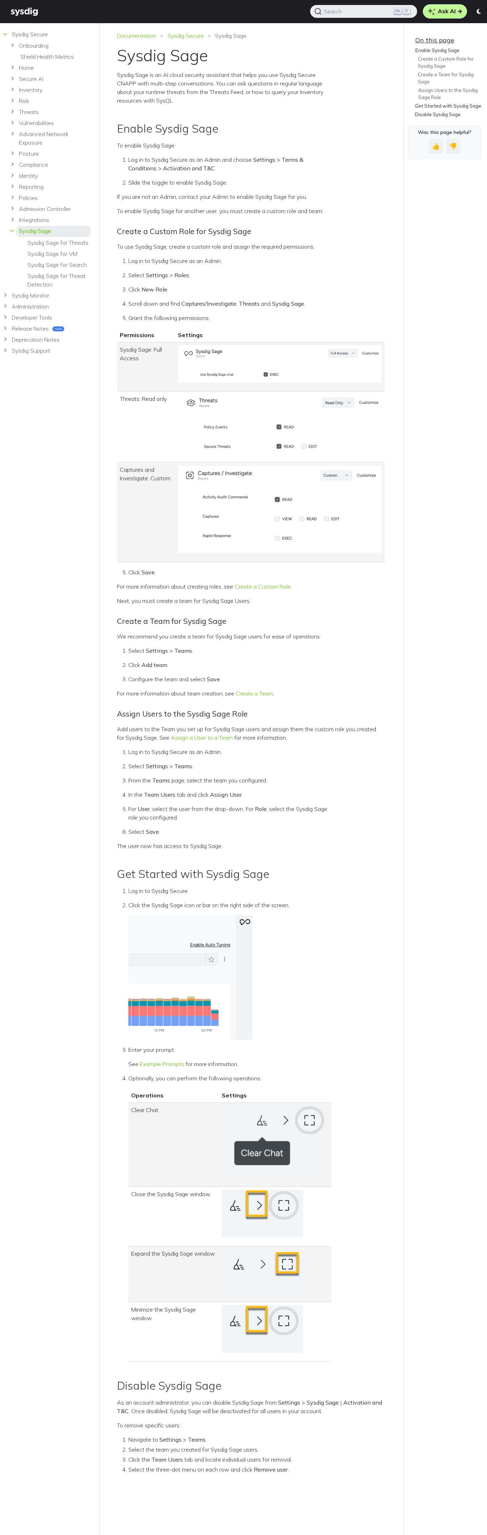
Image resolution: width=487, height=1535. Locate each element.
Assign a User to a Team (202, 737)
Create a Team (254, 693)
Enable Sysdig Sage (437, 50)
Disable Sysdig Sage (438, 114)
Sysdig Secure (186, 35)
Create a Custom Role (263, 586)
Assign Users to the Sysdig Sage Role (447, 93)
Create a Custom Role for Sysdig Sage (446, 62)
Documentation (136, 35)
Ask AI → (449, 11)
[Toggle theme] (479, 11)
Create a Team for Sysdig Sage (446, 78)
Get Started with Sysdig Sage (448, 106)
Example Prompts (162, 1064)
